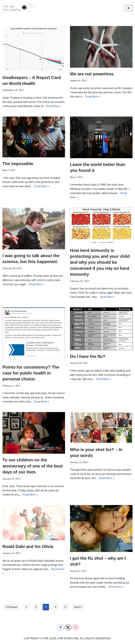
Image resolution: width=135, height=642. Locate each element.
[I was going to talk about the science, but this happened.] (33, 228)
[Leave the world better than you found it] (101, 137)
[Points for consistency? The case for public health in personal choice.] (33, 334)
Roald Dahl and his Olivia (27, 546)
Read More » (53, 106)
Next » (78, 607)
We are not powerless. (92, 73)
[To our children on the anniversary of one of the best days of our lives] (33, 433)
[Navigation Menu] (129, 8)
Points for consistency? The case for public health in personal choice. (30, 373)
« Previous (11, 607)
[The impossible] (33, 137)
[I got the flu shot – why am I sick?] (101, 528)
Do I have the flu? (87, 356)
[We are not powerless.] (101, 47)
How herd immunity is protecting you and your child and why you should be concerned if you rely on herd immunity (100, 262)
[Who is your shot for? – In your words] (101, 427)
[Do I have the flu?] (101, 328)
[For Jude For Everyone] (18, 8)
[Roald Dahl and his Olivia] (33, 522)
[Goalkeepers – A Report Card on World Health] (33, 48)
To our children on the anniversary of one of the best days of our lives (32, 465)
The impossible (17, 163)
